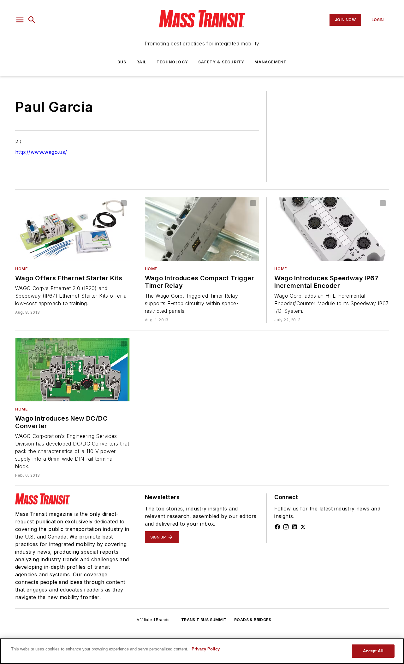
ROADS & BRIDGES (252, 619)
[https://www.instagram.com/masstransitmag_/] (286, 527)
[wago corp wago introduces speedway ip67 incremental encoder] (331, 229)
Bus (122, 62)
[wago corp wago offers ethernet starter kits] (72, 229)
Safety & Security (221, 62)
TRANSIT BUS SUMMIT (204, 619)
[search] (32, 20)
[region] (202, 651)
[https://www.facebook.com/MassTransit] (277, 527)
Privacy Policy (206, 649)
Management (270, 62)
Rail (141, 62)
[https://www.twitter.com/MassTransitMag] (303, 527)
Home (21, 268)
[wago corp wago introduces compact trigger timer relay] (202, 229)
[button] (20, 20)
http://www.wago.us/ (41, 152)
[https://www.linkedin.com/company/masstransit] (294, 527)
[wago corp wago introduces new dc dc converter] (72, 370)
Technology (172, 62)
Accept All (373, 651)
